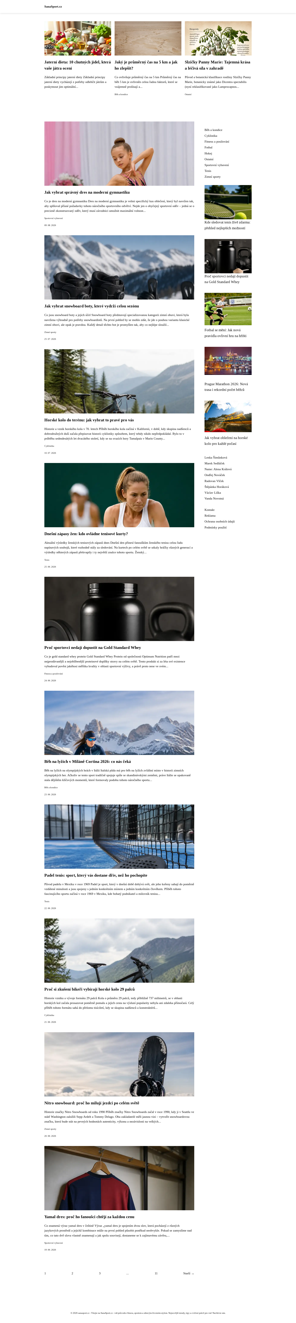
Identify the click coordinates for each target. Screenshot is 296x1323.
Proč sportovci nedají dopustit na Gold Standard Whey (92, 647)
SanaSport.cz (53, 6)
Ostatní (188, 94)
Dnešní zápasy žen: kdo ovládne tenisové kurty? (86, 534)
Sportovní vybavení (53, 218)
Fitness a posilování (53, 674)
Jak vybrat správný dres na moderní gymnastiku (87, 192)
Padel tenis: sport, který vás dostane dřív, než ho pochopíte (95, 875)
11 (156, 1273)
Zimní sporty (50, 332)
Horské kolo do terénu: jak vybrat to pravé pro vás (89, 420)
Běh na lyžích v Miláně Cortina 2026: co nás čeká (87, 761)
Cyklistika (49, 446)
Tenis (46, 560)
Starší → (188, 1273)
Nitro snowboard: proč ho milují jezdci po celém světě (91, 1103)
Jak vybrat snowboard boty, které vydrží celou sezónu (91, 306)
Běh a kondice (121, 94)
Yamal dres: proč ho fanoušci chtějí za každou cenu (89, 1217)
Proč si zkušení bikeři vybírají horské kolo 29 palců (89, 989)
